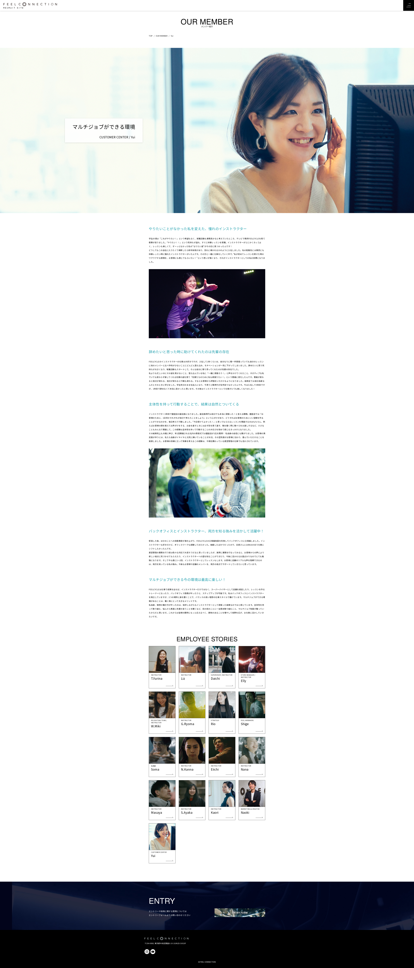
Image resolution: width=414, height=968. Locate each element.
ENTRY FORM (240, 912)
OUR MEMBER (161, 36)
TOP (151, 36)
